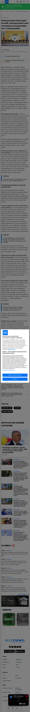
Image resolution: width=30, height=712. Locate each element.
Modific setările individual (15, 375)
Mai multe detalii (11, 349)
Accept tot (15, 379)
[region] (15, 356)
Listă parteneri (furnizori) (8, 370)
